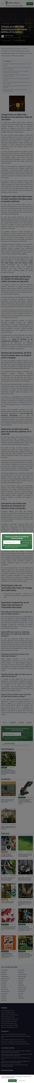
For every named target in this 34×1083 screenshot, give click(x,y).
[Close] (30, 535)
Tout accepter (12, 1080)
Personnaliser (22, 1080)
